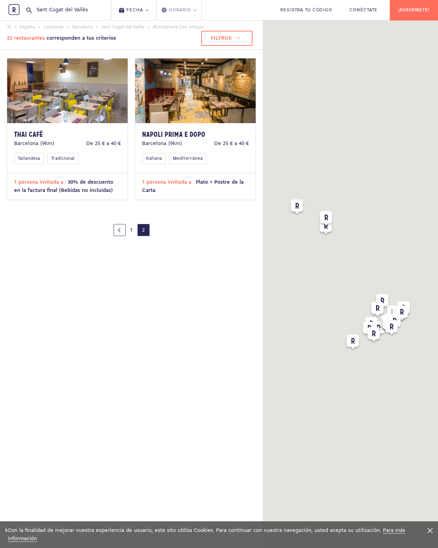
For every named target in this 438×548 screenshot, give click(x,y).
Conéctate (363, 10)
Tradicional (63, 158)
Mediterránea (188, 158)
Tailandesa (29, 158)
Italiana (154, 158)
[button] (325, 228)
